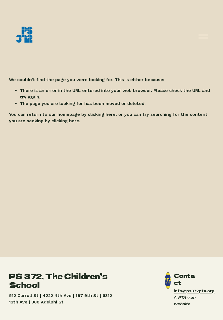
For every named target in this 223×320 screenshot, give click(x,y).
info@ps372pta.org (194, 290)
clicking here (102, 114)
